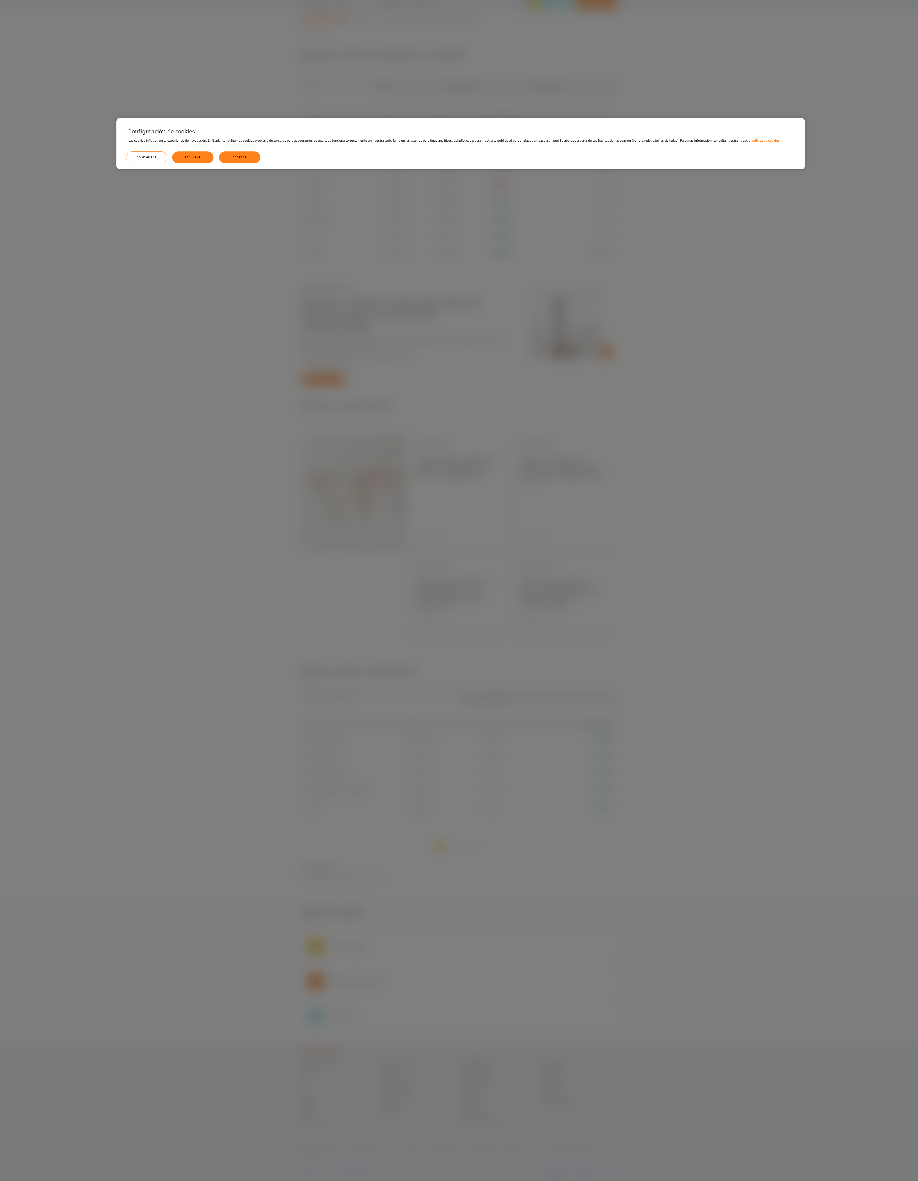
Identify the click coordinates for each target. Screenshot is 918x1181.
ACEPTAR (240, 157)
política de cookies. (766, 141)
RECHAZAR (193, 157)
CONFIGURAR (147, 157)
